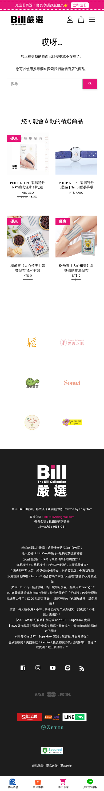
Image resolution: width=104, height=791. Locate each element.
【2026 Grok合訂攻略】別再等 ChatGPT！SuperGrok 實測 (52, 620)
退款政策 (66, 766)
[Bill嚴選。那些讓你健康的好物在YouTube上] (53, 670)
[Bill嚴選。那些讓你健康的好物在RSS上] (82, 669)
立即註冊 (80, 5)
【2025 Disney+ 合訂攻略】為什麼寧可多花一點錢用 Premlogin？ (52, 587)
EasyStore (85, 509)
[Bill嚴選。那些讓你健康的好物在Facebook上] (23, 670)
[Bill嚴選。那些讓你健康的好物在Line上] (67, 670)
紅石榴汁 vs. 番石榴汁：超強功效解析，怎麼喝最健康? (52, 565)
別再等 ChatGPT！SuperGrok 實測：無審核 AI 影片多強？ (52, 636)
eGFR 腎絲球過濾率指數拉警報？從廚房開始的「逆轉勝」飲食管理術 (52, 593)
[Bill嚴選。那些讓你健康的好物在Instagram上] (38, 670)
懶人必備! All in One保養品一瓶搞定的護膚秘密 (52, 553)
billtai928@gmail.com (59, 517)
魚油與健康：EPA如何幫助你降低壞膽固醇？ (52, 559)
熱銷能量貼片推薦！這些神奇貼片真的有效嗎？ (52, 548)
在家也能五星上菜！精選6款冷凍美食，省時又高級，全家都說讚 (52, 570)
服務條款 (38, 766)
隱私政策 (52, 766)
